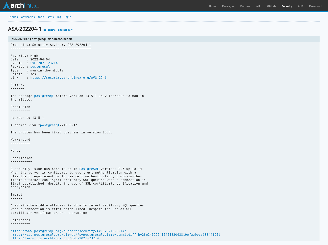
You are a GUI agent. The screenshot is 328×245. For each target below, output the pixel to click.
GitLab (271, 6)
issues (13, 17)
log (59, 17)
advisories (28, 17)
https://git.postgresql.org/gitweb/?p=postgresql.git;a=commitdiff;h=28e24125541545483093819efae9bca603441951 (115, 234)
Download (315, 6)
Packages (228, 6)
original (52, 29)
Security (286, 6)
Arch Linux (21, 6)
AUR (301, 6)
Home (212, 6)
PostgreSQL (89, 169)
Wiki (258, 6)
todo (41, 17)
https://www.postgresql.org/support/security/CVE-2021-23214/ (68, 231)
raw (70, 29)
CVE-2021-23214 (44, 63)
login (68, 17)
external (62, 29)
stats (50, 17)
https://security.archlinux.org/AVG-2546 (68, 77)
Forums (245, 6)
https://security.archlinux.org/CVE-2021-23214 (55, 238)
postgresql (40, 66)
